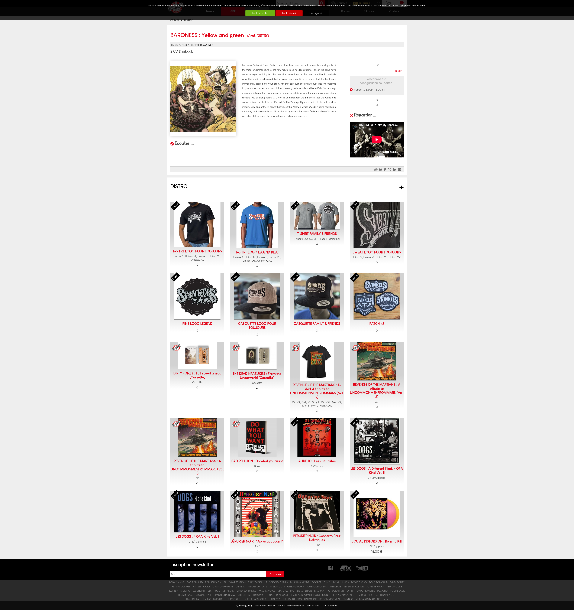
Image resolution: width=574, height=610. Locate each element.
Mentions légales (295, 605)
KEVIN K (173, 590)
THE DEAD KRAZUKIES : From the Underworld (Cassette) (257, 376)
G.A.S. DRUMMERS (223, 586)
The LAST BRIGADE (213, 599)
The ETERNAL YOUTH (385, 594)
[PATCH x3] (377, 296)
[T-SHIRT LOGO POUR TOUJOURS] (197, 224)
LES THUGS (214, 590)
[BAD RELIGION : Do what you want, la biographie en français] (257, 437)
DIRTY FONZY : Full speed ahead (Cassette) (197, 375)
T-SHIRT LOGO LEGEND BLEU (257, 252)
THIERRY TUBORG (292, 599)
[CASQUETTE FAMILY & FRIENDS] (317, 296)
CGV (323, 605)
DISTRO (178, 186)
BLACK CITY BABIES (277, 582)
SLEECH (242, 594)
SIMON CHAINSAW (224, 594)
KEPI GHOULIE (394, 586)
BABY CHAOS (176, 582)
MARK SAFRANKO (246, 590)
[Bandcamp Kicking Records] (346, 567)
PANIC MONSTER (365, 590)
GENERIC (241, 586)
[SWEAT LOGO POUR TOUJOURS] (377, 225)
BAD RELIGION (213, 582)
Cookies (403, 5)
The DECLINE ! (364, 594)
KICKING (185, 590)
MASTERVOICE (267, 590)
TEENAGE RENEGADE (276, 594)
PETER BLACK (397, 590)
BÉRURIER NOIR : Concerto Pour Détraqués (317, 538)
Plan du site (313, 605)
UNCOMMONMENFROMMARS (336, 599)
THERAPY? (274, 599)
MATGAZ (283, 590)
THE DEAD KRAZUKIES (342, 594)
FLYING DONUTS (181, 586)
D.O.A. (327, 582)
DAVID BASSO (359, 582)
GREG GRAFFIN (295, 586)
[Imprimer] (381, 169)
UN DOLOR (310, 599)
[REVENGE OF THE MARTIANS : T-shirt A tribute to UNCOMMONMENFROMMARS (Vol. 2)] (317, 361)
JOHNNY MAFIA (375, 586)
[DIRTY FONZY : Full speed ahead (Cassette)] (197, 355)
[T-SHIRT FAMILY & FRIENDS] (317, 216)
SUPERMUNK (255, 594)
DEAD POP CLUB (378, 582)
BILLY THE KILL (256, 582)
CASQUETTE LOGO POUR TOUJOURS (257, 326)
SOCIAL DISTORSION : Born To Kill (377, 541)
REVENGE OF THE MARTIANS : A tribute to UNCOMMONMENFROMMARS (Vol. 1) (197, 467)
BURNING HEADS (299, 582)
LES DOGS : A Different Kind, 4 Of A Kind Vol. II (377, 471)
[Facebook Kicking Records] (331, 567)
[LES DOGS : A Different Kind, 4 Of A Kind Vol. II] (377, 441)
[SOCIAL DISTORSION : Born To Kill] (377, 514)
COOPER (316, 582)
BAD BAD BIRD (195, 582)
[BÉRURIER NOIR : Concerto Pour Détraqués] (317, 511)
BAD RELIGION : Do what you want (257, 461)
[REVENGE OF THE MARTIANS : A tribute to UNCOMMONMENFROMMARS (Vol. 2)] (376, 361)
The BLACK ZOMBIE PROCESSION (309, 594)
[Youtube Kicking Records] (362, 567)
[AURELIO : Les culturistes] (316, 437)
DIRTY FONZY (397, 582)
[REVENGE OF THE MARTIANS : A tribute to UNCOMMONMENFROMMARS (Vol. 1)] (197, 437)
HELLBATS (335, 586)
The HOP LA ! (193, 599)
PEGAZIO (382, 590)
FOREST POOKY (201, 586)
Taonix (281, 605)
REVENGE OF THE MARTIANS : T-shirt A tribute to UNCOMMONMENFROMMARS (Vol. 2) (317, 391)
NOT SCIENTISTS (335, 590)
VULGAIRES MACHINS (368, 599)
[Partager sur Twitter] (390, 169)
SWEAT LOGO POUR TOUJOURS (377, 252)
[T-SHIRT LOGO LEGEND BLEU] (257, 225)
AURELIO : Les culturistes (317, 461)
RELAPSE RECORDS (201, 44)
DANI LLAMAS (341, 582)
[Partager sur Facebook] (385, 169)
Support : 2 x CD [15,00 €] (369, 89)
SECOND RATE (204, 594)
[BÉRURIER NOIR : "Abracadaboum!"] (257, 514)
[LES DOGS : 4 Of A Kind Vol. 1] (197, 511)
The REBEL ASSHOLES (254, 599)
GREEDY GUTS (277, 586)
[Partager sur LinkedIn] (395, 169)
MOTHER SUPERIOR (301, 590)
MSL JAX (319, 590)
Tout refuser (289, 13)
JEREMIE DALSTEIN (354, 586)
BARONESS (181, 44)
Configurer (315, 13)
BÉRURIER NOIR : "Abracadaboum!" (257, 541)
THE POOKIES (233, 599)
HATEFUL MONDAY (317, 586)
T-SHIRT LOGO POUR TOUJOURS (197, 251)
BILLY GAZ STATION (235, 582)
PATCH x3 (376, 324)
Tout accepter (260, 13)
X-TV (385, 599)
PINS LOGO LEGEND (197, 324)
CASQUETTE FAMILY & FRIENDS (317, 324)
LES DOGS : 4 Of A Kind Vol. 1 (197, 537)
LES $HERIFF (199, 590)
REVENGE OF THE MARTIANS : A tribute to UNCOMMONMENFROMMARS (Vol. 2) (376, 391)
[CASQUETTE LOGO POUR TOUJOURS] (257, 296)
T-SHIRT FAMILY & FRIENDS (317, 234)
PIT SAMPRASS (185, 594)
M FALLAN (228, 590)
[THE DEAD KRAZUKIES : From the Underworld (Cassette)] (257, 356)
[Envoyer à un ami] (376, 169)
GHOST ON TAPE (257, 586)
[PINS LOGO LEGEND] (197, 296)
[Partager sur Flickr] (400, 169)
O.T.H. (350, 590)
